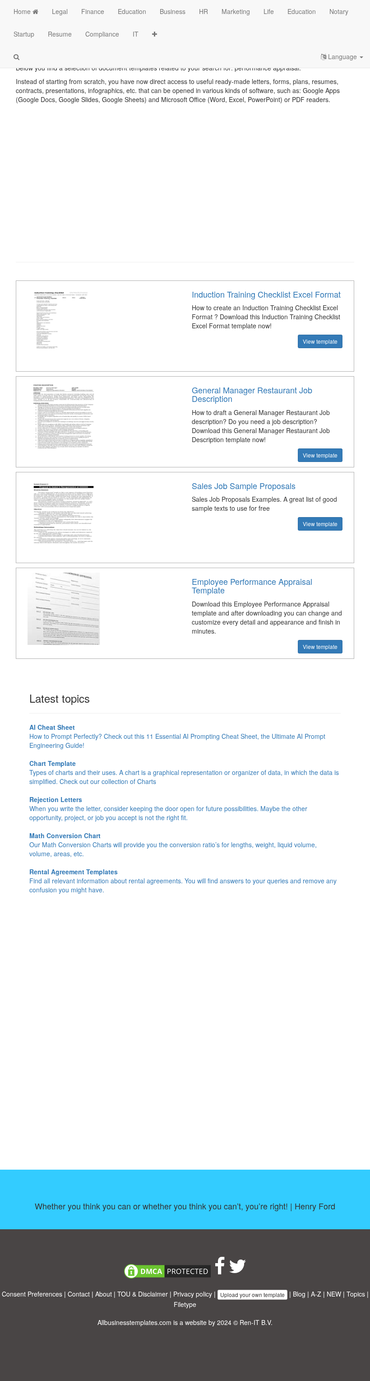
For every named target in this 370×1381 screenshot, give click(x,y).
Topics (356, 1293)
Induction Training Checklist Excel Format (266, 294)
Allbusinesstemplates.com (134, 1322)
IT (136, 33)
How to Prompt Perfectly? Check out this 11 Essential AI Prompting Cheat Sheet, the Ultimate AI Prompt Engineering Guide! (177, 736)
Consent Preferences (32, 1293)
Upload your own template (252, 1294)
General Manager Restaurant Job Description (252, 394)
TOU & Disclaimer (142, 1293)
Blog (299, 1293)
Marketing (236, 11)
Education (132, 11)
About (103, 1293)
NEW (334, 1293)
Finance (92, 11)
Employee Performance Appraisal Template (252, 585)
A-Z (316, 1293)
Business (172, 11)
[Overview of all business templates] (154, 34)
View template (320, 341)
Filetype (185, 1304)
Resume (60, 33)
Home (23, 11)
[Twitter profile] (237, 1270)
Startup (24, 33)
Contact (79, 1293)
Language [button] (342, 56)
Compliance (102, 33)
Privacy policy (192, 1293)
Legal (60, 11)
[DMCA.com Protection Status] (167, 1270)
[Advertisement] (185, 189)
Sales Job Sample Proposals (244, 485)
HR (203, 11)
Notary (338, 11)
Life (269, 11)
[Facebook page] (219, 1270)
